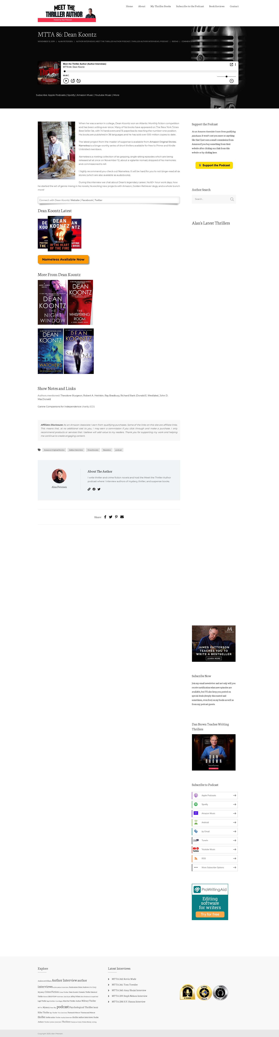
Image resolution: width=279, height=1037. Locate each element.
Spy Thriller (53, 1012)
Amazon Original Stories (163, 141)
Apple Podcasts (57, 95)
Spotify (71, 95)
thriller (41, 1017)
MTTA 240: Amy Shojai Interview (129, 990)
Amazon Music (85, 95)
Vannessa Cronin (76, 1022)
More (116, 95)
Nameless (84, 145)
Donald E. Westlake (147, 395)
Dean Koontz (93, 450)
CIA (91, 987)
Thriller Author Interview (64, 1017)
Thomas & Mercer (73, 1012)
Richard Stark (127, 395)
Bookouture (73, 987)
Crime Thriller (63, 992)
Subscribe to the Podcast (190, 6)
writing (94, 1022)
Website (75, 200)
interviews (60, 996)
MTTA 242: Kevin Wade (124, 978)
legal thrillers (51, 1001)
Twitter (98, 200)
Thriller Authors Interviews (52, 1022)
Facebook (87, 200)
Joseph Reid (94, 996)
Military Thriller (89, 1000)
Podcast (164, 41)
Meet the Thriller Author (72, 1000)
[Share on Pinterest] (116, 517)
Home (129, 6)
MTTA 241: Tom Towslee (125, 984)
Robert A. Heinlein (93, 395)
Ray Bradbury (112, 395)
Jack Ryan (67, 996)
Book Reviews (217, 6)
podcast (119, 450)
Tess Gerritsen (62, 1013)
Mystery (46, 1007)
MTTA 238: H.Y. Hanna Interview (128, 1001)
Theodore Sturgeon (71, 395)
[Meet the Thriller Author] (67, 13)
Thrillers (66, 1021)
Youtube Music (103, 95)
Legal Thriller (42, 1001)
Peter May (53, 1008)
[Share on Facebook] (105, 517)
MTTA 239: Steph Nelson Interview (129, 995)
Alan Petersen (65, 41)
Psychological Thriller (81, 1007)
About (141, 6)
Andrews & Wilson (44, 980)
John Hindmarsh (86, 996)
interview (52, 996)
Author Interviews (85, 41)
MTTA (40, 1007)
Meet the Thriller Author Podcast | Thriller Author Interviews (127, 41)
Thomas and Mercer (88, 1012)
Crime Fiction (52, 991)
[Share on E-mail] (122, 517)
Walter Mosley (87, 1022)
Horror (45, 996)
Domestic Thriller (84, 992)
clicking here (211, 152)
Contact (234, 6)
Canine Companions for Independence (59, 406)
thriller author (50, 1017)
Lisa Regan (59, 1001)
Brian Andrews (83, 987)
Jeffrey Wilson (75, 996)
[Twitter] (110, 517)
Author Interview (76, 450)
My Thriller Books (161, 6)
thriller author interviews (82, 1017)
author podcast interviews (61, 987)
